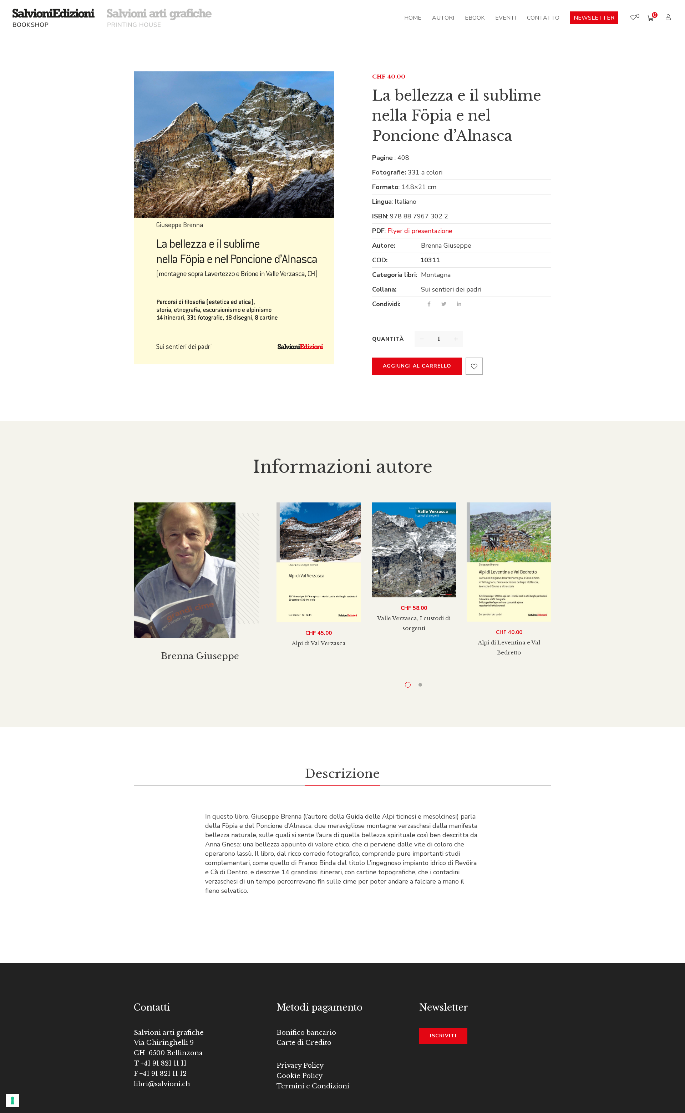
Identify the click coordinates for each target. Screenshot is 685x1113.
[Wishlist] (633, 18)
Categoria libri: (394, 274)
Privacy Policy (300, 1065)
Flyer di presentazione (419, 231)
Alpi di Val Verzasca (319, 643)
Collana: (384, 289)
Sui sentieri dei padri (451, 289)
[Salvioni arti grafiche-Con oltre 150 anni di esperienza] (159, 17)
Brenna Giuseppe (446, 245)
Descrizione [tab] (342, 773)
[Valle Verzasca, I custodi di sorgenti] (414, 549)
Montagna (436, 274)
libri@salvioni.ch (162, 1084)
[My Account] (669, 17)
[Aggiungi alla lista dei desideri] (474, 366)
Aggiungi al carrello (417, 366)
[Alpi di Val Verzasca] (318, 562)
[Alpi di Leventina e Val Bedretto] (509, 562)
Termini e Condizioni (312, 1086)
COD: (379, 260)
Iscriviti (443, 1035)
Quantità (388, 339)
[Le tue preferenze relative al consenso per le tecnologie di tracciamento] (12, 1100)
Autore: (383, 245)
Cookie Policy (299, 1076)
